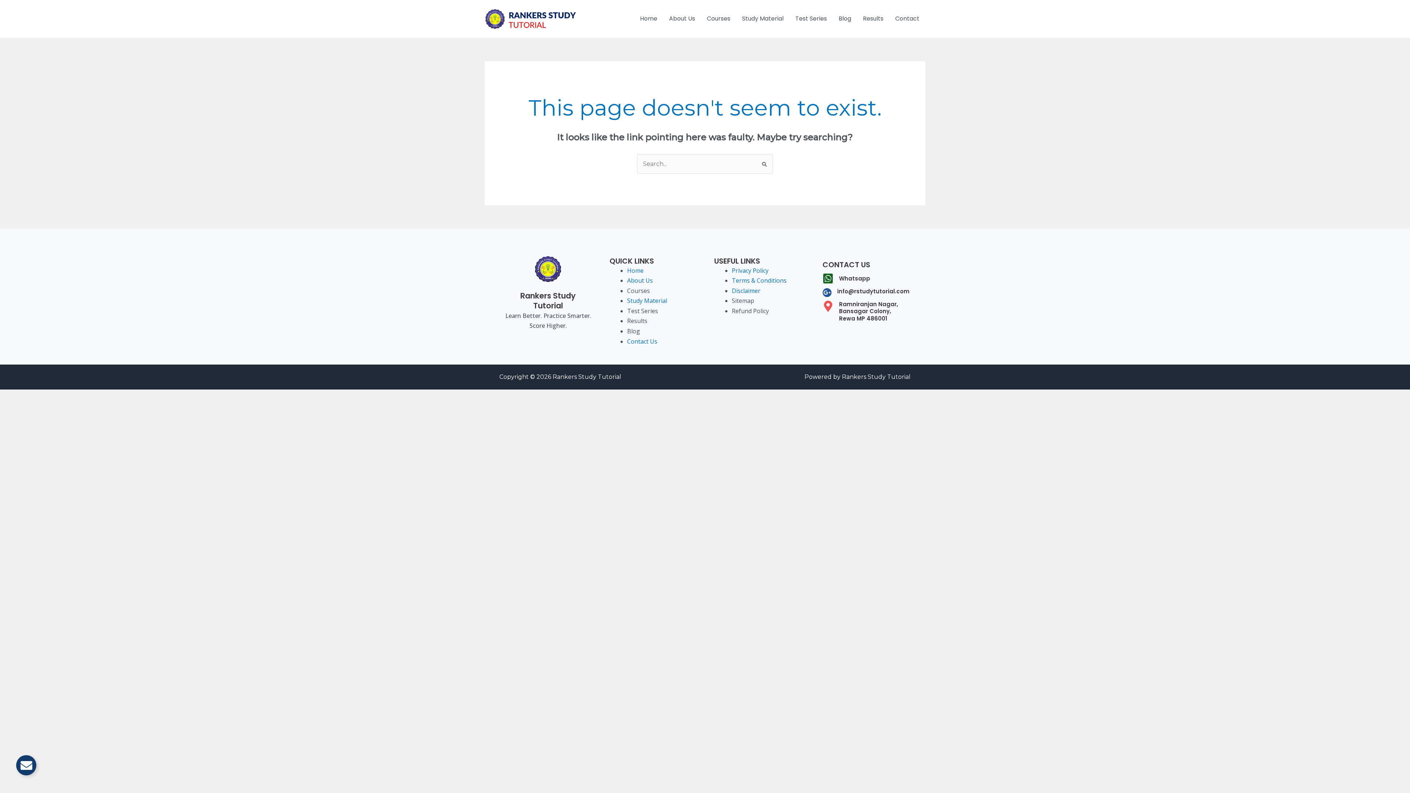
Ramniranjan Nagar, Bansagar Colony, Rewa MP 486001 (868, 311)
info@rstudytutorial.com (873, 291)
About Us (682, 18)
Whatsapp (854, 278)
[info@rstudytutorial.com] (827, 292)
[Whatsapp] (828, 278)
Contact (907, 18)
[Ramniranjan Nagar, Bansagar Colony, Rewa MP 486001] (828, 306)
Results (873, 18)
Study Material (763, 18)
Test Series (811, 18)
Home (648, 18)
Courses (718, 18)
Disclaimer (746, 291)
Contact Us (642, 341)
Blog (845, 18)
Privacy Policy (750, 271)
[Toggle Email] (26, 765)
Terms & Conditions (759, 280)
